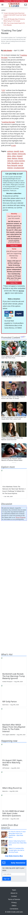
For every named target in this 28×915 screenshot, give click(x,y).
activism (10, 151)
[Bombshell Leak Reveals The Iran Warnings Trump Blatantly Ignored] (14, 664)
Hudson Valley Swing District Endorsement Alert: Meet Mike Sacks (18, 843)
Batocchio (5, 791)
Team (14, 890)
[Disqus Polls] (14, 542)
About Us (14, 893)
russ (21, 163)
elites (14, 156)
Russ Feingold (12, 165)
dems (9, 156)
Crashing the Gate (8, 122)
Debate (14, 154)
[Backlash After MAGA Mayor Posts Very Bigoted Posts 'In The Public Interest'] (14, 715)
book (21, 151)
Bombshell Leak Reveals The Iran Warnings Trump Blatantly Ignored (13, 676)
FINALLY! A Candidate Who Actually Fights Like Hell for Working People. (16, 850)
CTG (3, 90)
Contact (14, 896)
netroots (10, 161)
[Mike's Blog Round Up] (14, 778)
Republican (15, 163)
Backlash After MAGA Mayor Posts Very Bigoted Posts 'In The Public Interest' (13, 728)
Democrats (22, 154)
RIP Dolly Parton (9, 701)
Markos (14, 158)
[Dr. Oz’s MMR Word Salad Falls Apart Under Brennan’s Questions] (14, 802)
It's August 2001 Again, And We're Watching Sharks (12, 762)
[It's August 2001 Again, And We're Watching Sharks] (14, 751)
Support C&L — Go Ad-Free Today (14, 1)
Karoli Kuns (5, 704)
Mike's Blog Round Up (12, 788)
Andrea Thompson (7, 681)
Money (20, 158)
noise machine (19, 161)
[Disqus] (14, 583)
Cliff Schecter (5, 768)
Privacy (14, 902)
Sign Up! (7, 879)
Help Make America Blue (14, 856)
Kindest (8, 318)
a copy (13, 145)
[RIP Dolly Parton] (14, 692)
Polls (9, 163)
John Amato (7, 50)
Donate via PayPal (19, 314)
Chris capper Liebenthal (8, 734)
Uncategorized (19, 168)
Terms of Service (20, 517)
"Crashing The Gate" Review (11, 32)
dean (9, 154)
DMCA (14, 906)
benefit (16, 151)
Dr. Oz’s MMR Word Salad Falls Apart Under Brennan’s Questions (13, 813)
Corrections (14, 909)
